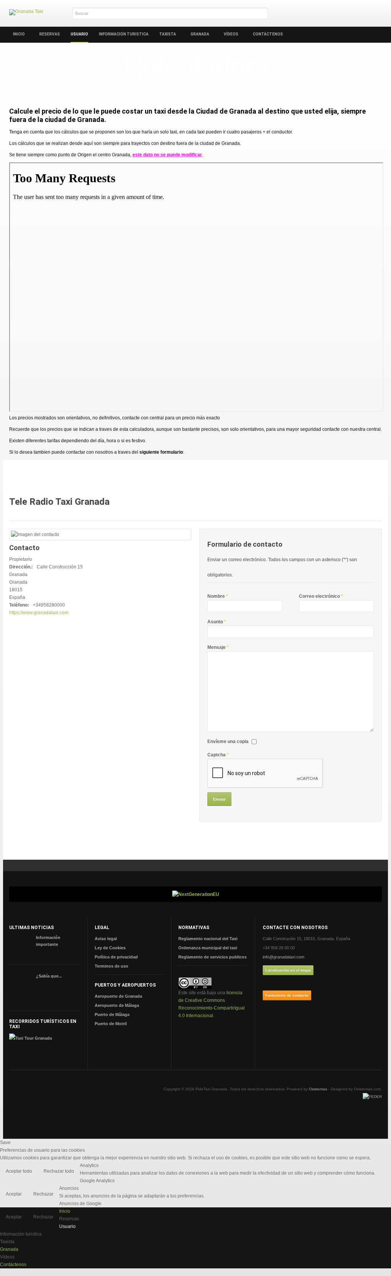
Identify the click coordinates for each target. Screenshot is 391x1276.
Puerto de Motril (111, 1023)
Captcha (218, 755)
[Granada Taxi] (26, 12)
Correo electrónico (321, 596)
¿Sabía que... (49, 976)
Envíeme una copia (228, 741)
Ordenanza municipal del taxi (207, 947)
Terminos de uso (111, 966)
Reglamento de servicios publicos (212, 957)
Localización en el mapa (288, 970)
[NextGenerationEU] (195, 894)
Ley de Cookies (110, 947)
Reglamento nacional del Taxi (208, 938)
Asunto (216, 621)
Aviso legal (106, 938)
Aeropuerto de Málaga (117, 1005)
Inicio (19, 34)
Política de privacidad (116, 957)
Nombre (217, 596)
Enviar (219, 799)
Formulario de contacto (287, 995)
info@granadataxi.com (283, 957)
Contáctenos (268, 34)
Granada (200, 34)
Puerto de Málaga (112, 1014)
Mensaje (218, 647)
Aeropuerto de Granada (118, 996)
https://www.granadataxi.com (38, 612)
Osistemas (318, 1089)
